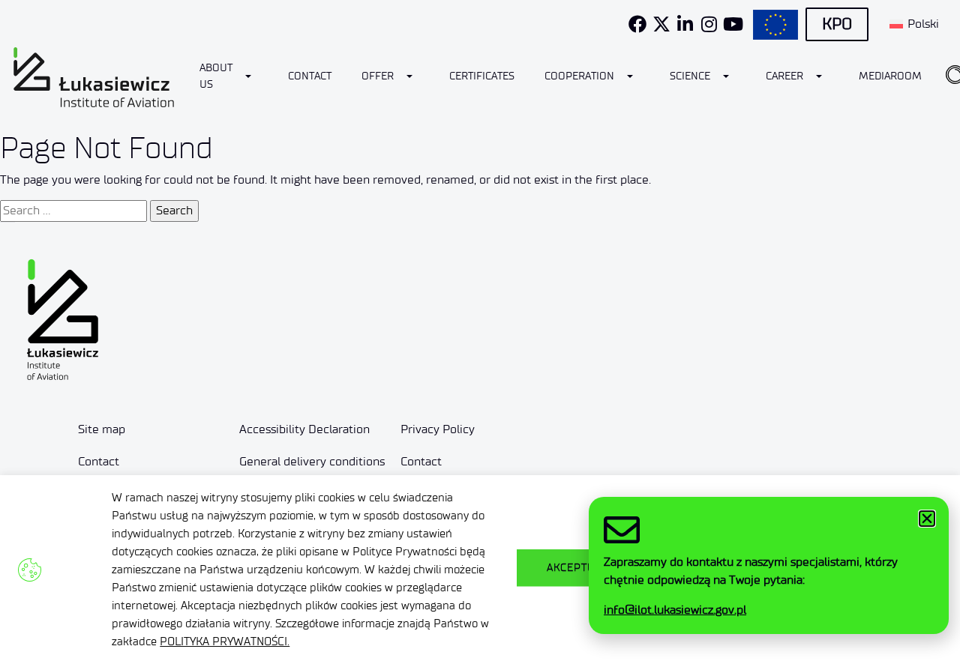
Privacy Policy (437, 429)
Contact (310, 76)
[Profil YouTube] (733, 24)
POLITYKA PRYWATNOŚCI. (225, 641)
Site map (101, 429)
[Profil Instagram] (709, 24)
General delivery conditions (312, 461)
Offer (378, 76)
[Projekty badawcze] (775, 25)
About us (216, 76)
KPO (837, 24)
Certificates (481, 76)
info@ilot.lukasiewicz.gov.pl (675, 610)
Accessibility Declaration (304, 429)
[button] (927, 518)
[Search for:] (73, 210)
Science (690, 76)
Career (784, 76)
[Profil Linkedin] (685, 24)
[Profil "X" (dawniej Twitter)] (661, 24)
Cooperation (579, 76)
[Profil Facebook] (637, 24)
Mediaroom (890, 76)
